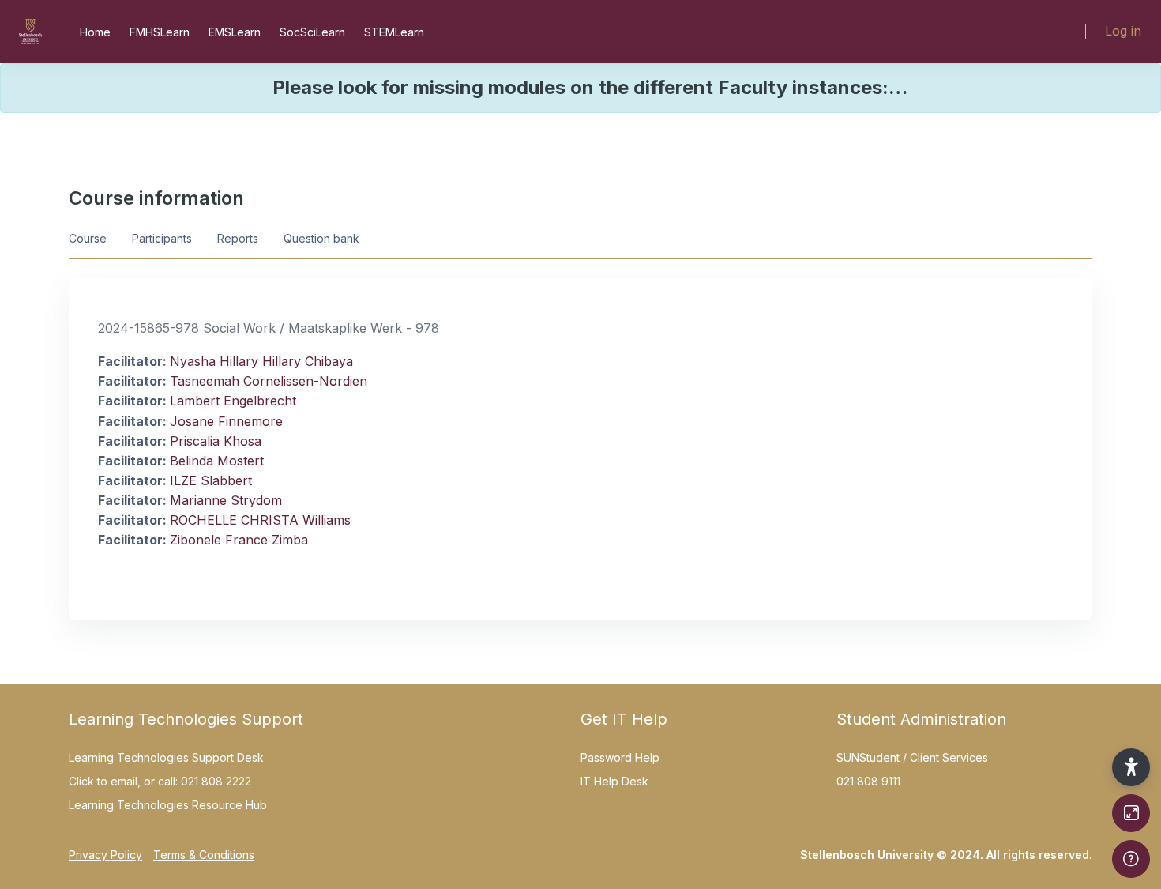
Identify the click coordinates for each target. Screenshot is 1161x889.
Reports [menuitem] (237, 238)
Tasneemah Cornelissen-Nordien (268, 381)
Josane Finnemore (226, 421)
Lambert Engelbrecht (233, 401)
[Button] (1131, 813)
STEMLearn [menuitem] (394, 32)
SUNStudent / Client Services (912, 757)
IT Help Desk (614, 781)
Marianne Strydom (226, 500)
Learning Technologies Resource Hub (168, 805)
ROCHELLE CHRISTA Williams (260, 520)
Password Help (619, 757)
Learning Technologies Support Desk (166, 757)
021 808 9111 (868, 781)
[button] (1131, 767)
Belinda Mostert (217, 461)
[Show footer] (1131, 859)
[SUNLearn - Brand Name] (30, 31)
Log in (1123, 31)
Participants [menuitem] (162, 238)
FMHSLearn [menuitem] (160, 32)
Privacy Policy (105, 854)
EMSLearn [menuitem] (235, 32)
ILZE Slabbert (211, 480)
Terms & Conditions (203, 854)
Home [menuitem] (95, 32)
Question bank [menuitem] (321, 238)
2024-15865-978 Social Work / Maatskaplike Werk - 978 (268, 328)
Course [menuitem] (88, 238)
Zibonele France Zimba (239, 540)
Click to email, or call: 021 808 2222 (160, 781)
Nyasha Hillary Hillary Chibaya (261, 361)
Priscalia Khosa (215, 441)
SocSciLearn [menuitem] (312, 32)
